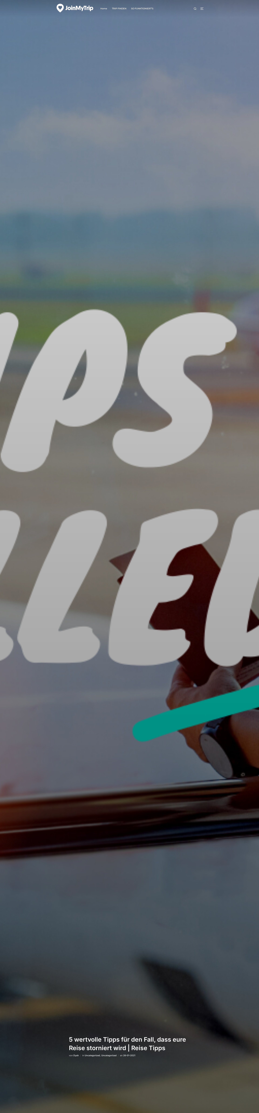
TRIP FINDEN (119, 8)
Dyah (76, 1055)
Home (103, 8)
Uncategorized (92, 1055)
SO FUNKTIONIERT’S (142, 8)
